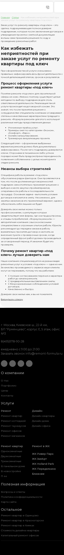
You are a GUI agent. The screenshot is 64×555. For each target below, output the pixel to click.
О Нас (5, 380)
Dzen (21, 363)
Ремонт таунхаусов (13, 425)
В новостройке (11, 471)
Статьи (15, 17)
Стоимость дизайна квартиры (20, 530)
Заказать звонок (13, 353)
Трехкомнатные (11, 461)
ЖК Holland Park (43, 463)
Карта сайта (8, 501)
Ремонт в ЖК (41, 446)
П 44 (4, 476)
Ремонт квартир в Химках (17, 525)
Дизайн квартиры (43, 415)
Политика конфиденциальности (21, 496)
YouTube (4, 363)
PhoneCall (48, 7)
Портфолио (8, 385)
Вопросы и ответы (13, 491)
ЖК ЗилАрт (39, 458)
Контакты (7, 395)
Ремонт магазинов (13, 435)
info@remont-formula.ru (44, 353)
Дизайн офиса (41, 425)
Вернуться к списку (12, 299)
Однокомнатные (11, 451)
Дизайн (37, 411)
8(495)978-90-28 (12, 341)
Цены (4, 390)
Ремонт (6, 411)
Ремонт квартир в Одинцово (20, 515)
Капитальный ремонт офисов (20, 535)
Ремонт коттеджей (13, 420)
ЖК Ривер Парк (43, 453)
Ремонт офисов (11, 430)
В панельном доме (13, 466)
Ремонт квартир (11, 415)
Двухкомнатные (11, 456)
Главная (5, 17)
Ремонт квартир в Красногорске (22, 520)
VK (12, 363)
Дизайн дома (40, 420)
